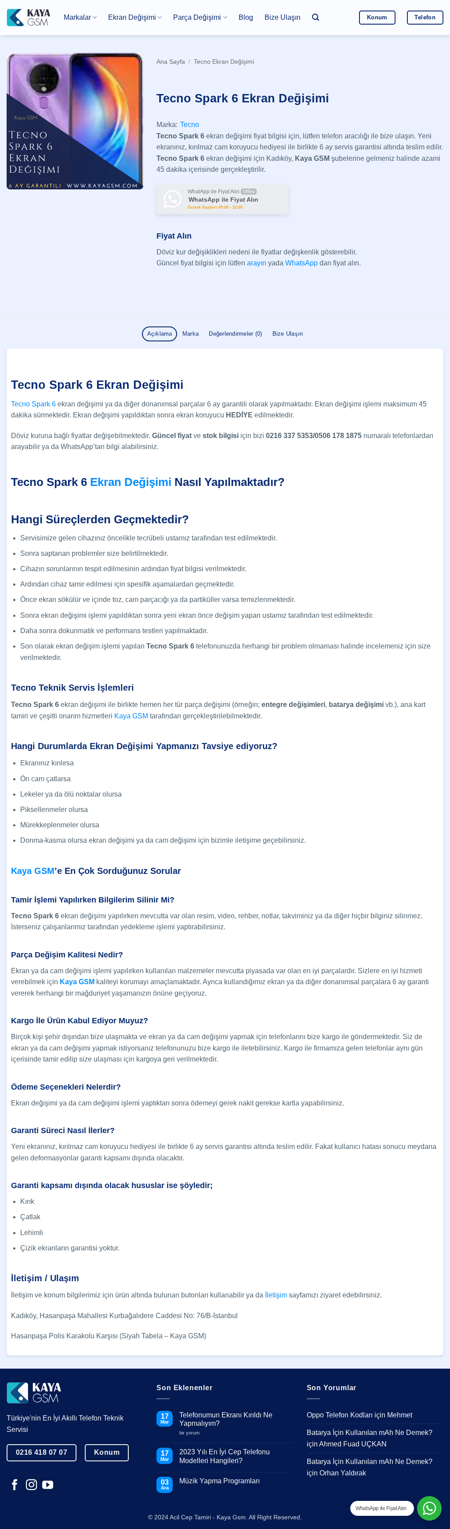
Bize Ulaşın (283, 17)
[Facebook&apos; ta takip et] (14, 1485)
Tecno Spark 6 (34, 404)
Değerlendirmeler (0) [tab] (235, 333)
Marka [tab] (190, 333)
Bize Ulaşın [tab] (287, 333)
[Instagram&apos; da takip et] (31, 1485)
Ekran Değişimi (130, 482)
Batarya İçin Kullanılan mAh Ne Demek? (369, 1432)
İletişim (276, 1295)
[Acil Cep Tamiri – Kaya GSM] (29, 17)
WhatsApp (301, 263)
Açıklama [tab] (159, 333)
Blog (246, 17)
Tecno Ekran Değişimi (224, 61)
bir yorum (192, 1433)
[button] (315, 17)
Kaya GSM (131, 716)
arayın (256, 263)
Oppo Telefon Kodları (340, 1415)
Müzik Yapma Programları (219, 1481)
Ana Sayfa (170, 61)
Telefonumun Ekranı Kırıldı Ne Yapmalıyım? (225, 1419)
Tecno (189, 124)
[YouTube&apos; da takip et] (47, 1485)
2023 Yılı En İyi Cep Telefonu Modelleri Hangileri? (224, 1456)
